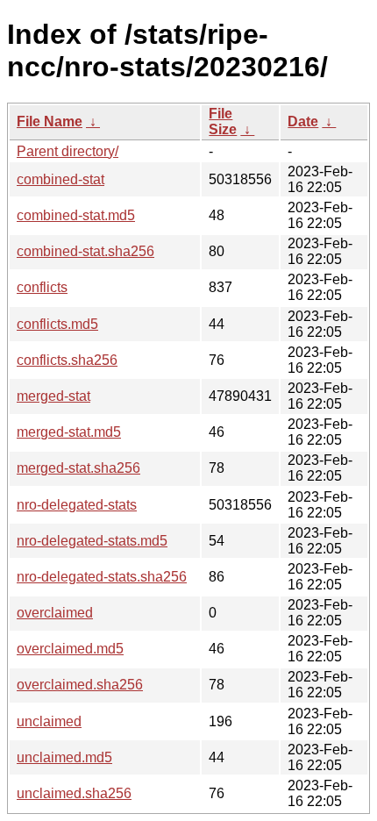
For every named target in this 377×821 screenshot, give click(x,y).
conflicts (42, 287)
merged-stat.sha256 (78, 467)
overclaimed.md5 (70, 648)
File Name (49, 121)
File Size (223, 121)
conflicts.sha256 (67, 360)
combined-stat (60, 179)
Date (303, 121)
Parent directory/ (67, 151)
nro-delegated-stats (77, 504)
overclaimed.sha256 (80, 684)
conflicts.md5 (57, 324)
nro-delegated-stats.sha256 (102, 576)
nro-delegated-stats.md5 (92, 540)
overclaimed (55, 612)
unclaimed (49, 721)
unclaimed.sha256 (74, 793)
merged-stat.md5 (69, 432)
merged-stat (53, 396)
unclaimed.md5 (64, 757)
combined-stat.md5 (76, 215)
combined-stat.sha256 (85, 251)
